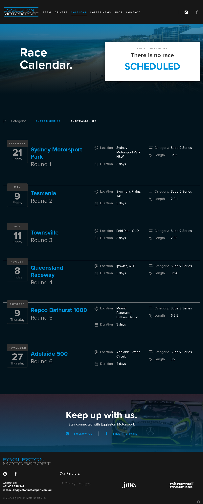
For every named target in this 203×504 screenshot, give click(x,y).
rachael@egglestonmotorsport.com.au (27, 490)
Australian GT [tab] (84, 121)
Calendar (79, 12)
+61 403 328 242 (13, 486)
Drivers (61, 12)
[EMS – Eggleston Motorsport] (23, 12)
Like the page (124, 433)
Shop (119, 12)
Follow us (83, 433)
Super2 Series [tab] (48, 121)
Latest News (100, 12)
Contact (133, 12)
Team (47, 12)
